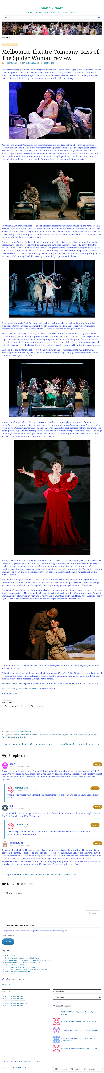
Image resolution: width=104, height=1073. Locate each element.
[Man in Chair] (52, 28)
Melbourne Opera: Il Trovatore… (85, 1021)
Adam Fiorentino (19, 735)
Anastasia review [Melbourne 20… (85, 1048)
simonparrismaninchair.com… (16, 996)
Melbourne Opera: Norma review (17, 972)
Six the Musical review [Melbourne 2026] (20, 967)
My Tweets (6, 984)
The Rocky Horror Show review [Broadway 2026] (23, 963)
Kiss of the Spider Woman (13, 683)
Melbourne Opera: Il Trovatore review (19, 956)
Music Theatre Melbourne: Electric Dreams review (28, 744)
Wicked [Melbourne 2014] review (17, 965)
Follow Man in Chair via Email (19, 926)
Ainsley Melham (32, 735)
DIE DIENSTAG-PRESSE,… (70, 1012)
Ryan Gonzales (21, 737)
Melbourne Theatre (81, 735)
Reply (97, 764)
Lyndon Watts (68, 735)
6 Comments (48, 63)
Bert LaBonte (43, 735)
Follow (8, 942)
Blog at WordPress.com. (14, 1068)
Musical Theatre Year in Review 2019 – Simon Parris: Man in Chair (45, 874)
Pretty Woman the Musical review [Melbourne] (22, 958)
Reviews (28, 732)
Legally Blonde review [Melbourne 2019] (80, 744)
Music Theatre (10, 45)
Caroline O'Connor (55, 735)
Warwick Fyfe (34, 1061)
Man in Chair (52, 8)
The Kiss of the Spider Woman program (19, 688)
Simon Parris (11, 63)
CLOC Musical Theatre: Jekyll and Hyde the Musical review (26, 969)
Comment (93, 913)
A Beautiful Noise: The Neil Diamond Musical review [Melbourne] (29, 960)
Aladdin (57, 560)
